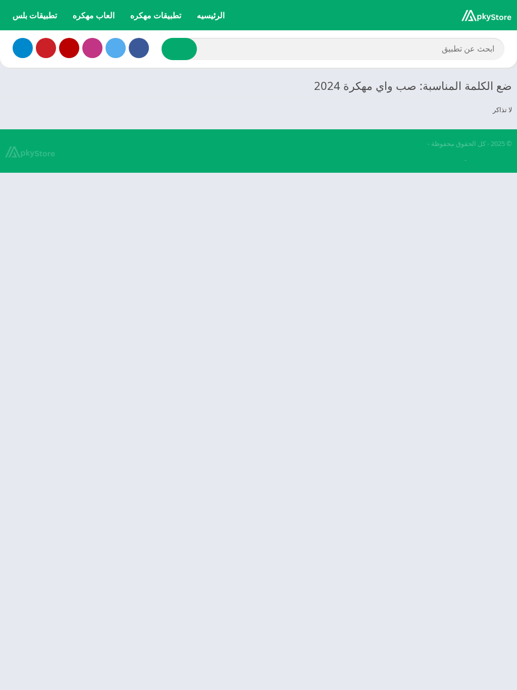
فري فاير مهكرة (491, 159)
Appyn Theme (405, 143)
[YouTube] (69, 48)
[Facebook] (139, 48)
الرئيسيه (211, 15)
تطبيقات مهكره (155, 15)
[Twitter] (116, 48)
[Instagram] (92, 48)
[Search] (179, 49)
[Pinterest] (46, 48)
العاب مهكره (94, 15)
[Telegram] (23, 48)
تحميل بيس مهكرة (437, 159)
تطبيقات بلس (35, 15)
